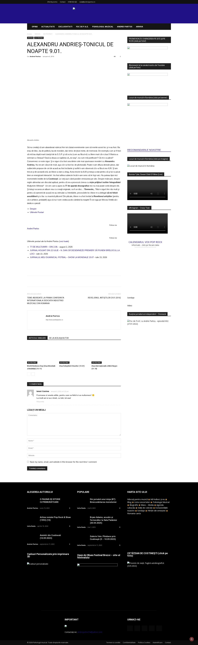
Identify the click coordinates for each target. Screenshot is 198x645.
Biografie (134, 505)
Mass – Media (147, 505)
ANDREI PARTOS (124, 26)
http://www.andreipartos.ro (54, 320)
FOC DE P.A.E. (82, 26)
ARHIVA (139, 26)
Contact (62, 2)
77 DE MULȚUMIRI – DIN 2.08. (44, 247)
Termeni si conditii (113, 642)
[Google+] (156, 2)
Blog (129, 502)
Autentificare (157, 642)
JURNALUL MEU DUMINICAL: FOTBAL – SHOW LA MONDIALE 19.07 (62, 257)
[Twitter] (164, 2)
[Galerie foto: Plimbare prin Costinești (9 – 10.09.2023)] (82, 538)
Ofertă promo (52, 2)
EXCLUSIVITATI (65, 26)
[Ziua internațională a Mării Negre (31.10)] (106, 354)
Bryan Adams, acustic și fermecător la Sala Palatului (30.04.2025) (103, 520)
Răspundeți (40, 401)
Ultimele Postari (37, 212)
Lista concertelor (142, 502)
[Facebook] (151, 2)
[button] (167, 27)
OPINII (35, 26)
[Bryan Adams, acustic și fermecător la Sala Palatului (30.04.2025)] (82, 519)
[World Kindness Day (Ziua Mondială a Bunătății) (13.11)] (41, 354)
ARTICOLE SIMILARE (37, 338)
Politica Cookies (144, 642)
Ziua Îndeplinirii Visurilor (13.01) (71, 366)
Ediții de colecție (145, 507)
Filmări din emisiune (157, 510)
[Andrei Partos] (74, 219)
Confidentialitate (129, 642)
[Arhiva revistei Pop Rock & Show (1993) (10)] (32, 519)
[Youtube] (169, 2)
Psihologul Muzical (161, 502)
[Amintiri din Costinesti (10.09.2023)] (32, 537)
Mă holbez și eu (157, 499)
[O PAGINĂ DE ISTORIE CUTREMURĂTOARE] (32, 501)
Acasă (29, 34)
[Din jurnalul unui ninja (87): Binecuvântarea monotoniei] (82, 501)
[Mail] (160, 2)
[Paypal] (53, 325)
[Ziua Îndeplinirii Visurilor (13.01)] (74, 354)
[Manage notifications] (192, 639)
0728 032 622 (72, 2)
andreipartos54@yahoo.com (89, 632)
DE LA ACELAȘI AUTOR (59, 338)
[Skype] (57, 325)
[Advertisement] (73, 267)
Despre (33, 209)
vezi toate (64, 241)
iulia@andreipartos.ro (87, 2)
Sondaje (141, 510)
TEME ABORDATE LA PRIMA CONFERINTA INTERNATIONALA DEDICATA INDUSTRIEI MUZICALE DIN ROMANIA (45, 300)
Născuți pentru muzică (137, 499)
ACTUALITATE (48, 26)
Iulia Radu (31, 526)
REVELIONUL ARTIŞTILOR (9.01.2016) (104, 297)
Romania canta (134, 513)
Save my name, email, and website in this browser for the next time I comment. (63, 462)
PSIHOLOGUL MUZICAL (102, 26)
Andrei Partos (35, 56)
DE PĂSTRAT (47, 34)
